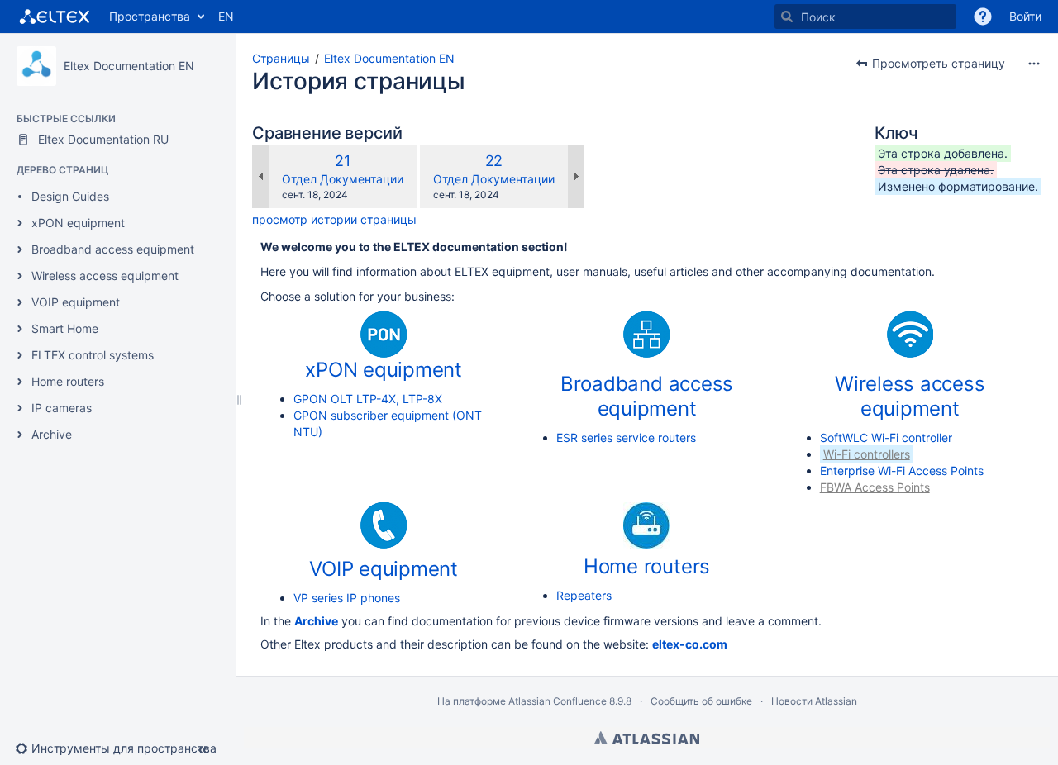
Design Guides (70, 196)
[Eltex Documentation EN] (36, 66)
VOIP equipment (75, 302)
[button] (983, 16)
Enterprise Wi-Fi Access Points (902, 470)
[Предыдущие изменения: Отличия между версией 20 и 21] (260, 176)
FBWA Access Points (875, 487)
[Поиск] (787, 16)
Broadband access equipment (112, 249)
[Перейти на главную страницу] (54, 16)
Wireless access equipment (105, 275)
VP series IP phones (346, 598)
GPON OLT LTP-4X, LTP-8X (367, 399)
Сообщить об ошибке (701, 701)
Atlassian (646, 737)
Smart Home (64, 328)
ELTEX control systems (92, 355)
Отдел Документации (342, 179)
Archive (51, 434)
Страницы (281, 58)
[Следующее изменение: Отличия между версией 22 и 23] (576, 176)
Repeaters (584, 595)
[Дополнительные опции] (1034, 63)
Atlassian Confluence (557, 701)
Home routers (67, 381)
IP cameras (61, 408)
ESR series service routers (626, 437)
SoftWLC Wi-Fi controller (886, 437)
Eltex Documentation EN (129, 66)
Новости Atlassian (814, 701)
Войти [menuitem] (1025, 16)
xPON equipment (78, 223)
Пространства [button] (149, 16)
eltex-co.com (689, 644)
